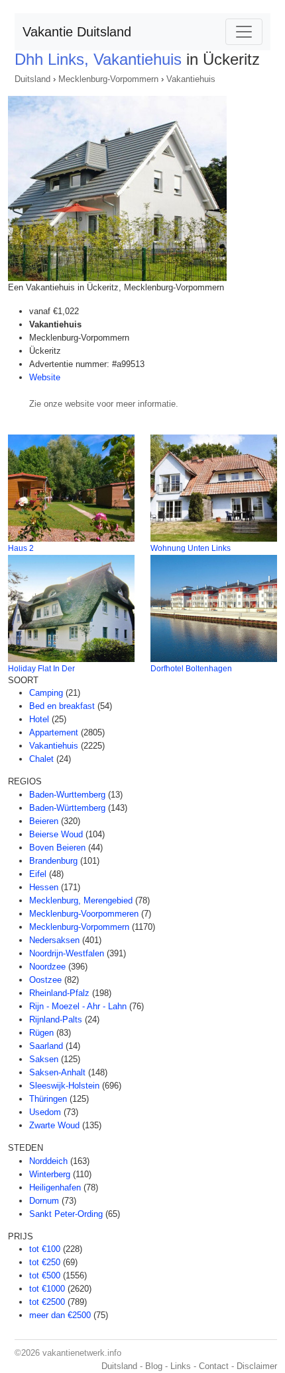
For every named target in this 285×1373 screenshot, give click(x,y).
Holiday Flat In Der (41, 668)
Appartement (53, 732)
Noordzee (47, 967)
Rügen (41, 1033)
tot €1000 (47, 1289)
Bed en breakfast (62, 706)
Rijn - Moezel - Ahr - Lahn (78, 1006)
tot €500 (44, 1275)
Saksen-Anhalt (57, 1072)
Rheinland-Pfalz (59, 993)
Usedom (45, 1112)
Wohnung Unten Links (190, 548)
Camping (46, 693)
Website (44, 377)
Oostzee (45, 980)
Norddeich (48, 1161)
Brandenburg (53, 861)
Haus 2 (21, 548)
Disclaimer (257, 1366)
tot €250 (44, 1262)
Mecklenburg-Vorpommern (108, 79)
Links (180, 1366)
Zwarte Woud (54, 1125)
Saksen (43, 1059)
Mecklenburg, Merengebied (81, 900)
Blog (153, 1366)
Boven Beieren (57, 848)
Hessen (43, 887)
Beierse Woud (56, 834)
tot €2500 (47, 1302)
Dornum (44, 1201)
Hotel (39, 719)
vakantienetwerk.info (81, 1353)
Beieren (43, 821)
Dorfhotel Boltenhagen (191, 668)
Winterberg (49, 1174)
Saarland (46, 1046)
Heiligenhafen (55, 1187)
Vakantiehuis (190, 79)
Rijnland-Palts (55, 1019)
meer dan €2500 (60, 1315)
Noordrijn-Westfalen (66, 953)
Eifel (37, 874)
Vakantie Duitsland (77, 31)
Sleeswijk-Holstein (64, 1086)
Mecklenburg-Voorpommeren (84, 914)
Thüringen (48, 1099)
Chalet (41, 759)
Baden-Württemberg (67, 808)
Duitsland (32, 79)
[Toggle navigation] (243, 32)
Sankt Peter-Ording (66, 1214)
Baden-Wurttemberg (67, 795)
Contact (214, 1366)
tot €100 (44, 1249)
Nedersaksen (54, 940)
